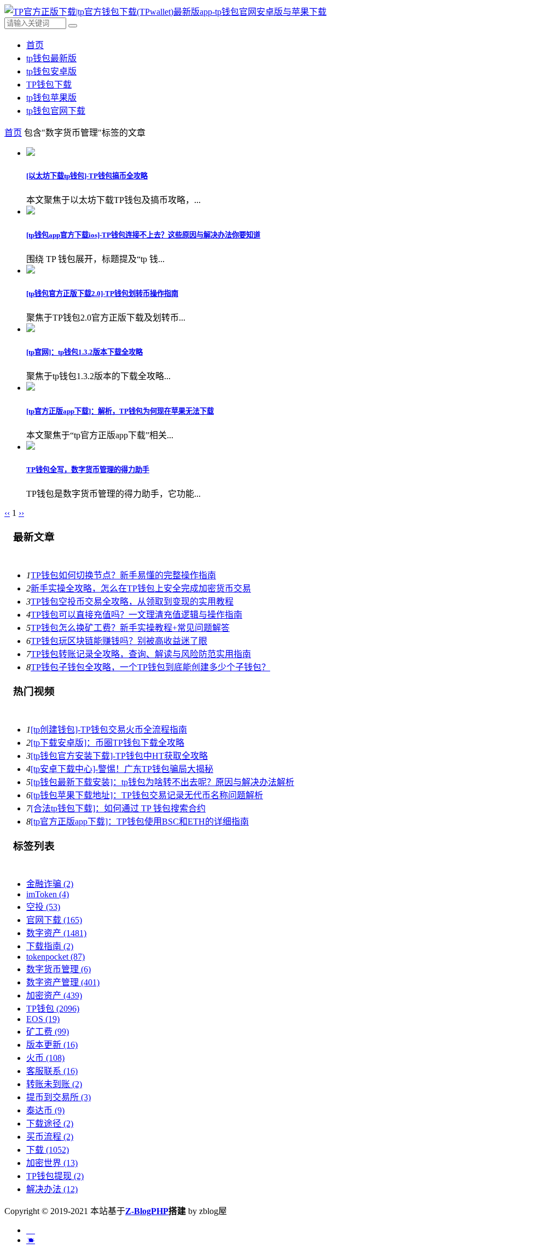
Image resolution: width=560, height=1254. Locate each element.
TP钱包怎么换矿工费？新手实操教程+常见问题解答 (130, 627)
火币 (45, 1058)
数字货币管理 (58, 969)
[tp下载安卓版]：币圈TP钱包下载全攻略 (107, 742)
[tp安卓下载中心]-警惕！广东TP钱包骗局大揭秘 (122, 769)
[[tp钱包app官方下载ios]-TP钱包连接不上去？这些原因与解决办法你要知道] (30, 211)
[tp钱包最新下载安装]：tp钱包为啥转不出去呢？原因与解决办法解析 (162, 782)
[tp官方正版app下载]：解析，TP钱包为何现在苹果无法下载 (120, 411)
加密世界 (52, 1163)
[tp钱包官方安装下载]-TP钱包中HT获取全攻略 (119, 755)
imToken (47, 894)
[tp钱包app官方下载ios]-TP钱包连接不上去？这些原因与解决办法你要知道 (143, 235)
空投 (43, 907)
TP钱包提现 (55, 1176)
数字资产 (56, 933)
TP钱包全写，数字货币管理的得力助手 (87, 470)
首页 (35, 45)
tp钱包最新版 (51, 58)
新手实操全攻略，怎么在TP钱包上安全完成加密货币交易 (141, 588)
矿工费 (47, 1031)
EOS (43, 1019)
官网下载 (54, 920)
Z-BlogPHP (146, 1211)
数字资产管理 (63, 982)
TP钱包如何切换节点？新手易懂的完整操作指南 (123, 575)
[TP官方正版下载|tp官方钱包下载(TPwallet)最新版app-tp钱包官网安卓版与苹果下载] (165, 11)
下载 (47, 1149)
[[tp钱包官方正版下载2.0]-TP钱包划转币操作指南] (30, 270)
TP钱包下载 (49, 84)
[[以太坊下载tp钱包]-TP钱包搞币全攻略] (30, 153)
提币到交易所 (58, 1097)
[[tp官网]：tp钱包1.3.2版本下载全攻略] (30, 329)
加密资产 (54, 995)
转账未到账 (54, 1084)
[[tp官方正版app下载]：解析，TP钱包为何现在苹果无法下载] (30, 387)
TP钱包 (52, 1008)
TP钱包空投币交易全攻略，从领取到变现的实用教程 (132, 601)
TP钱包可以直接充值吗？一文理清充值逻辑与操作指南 (136, 614)
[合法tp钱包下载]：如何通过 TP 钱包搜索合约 (118, 808)
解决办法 (52, 1189)
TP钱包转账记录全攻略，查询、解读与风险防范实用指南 (141, 654)
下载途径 (49, 1123)
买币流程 (49, 1136)
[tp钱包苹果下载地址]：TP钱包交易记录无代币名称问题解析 (147, 795)
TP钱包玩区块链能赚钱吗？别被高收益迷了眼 (119, 641)
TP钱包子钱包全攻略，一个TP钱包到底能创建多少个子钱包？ (150, 667)
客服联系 (52, 1071)
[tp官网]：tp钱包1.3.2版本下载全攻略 (84, 352)
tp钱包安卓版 (51, 71)
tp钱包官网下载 (55, 110)
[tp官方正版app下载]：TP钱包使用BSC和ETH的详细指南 (140, 821)
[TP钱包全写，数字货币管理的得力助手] (30, 446)
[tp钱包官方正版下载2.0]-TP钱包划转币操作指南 (102, 293)
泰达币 (45, 1110)
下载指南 (49, 946)
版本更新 (52, 1044)
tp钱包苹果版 (51, 97)
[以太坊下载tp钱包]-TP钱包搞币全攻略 (87, 176)
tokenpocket (55, 956)
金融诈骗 (49, 884)
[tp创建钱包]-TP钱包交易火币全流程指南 (109, 729)
